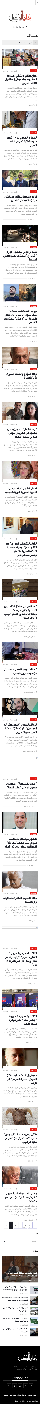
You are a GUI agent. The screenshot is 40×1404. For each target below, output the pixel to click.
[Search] (4, 1241)
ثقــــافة (20, 43)
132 (18, 1227)
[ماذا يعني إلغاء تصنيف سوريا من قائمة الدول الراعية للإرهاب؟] (34, 1315)
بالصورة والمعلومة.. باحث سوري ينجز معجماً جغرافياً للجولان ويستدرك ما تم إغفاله (21, 843)
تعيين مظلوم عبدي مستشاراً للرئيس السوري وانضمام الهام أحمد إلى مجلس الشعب (22, 1274)
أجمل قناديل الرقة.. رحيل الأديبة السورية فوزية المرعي (21, 491)
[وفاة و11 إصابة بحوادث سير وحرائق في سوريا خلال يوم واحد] (34, 1336)
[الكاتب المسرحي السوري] (20, 928)
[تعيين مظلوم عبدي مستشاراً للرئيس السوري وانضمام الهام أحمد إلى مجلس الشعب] (20, 1282)
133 (24, 1227)
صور (10, 1395)
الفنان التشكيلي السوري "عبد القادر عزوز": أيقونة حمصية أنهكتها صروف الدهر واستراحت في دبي (21, 549)
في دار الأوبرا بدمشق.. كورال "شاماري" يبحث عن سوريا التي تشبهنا (20, 256)
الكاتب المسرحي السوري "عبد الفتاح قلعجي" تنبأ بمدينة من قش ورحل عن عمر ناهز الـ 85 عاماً (21, 959)
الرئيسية (29, 43)
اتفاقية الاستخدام (21, 1395)
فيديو (14, 1395)
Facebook (13, 71)
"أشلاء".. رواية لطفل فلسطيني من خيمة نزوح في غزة (20, 672)
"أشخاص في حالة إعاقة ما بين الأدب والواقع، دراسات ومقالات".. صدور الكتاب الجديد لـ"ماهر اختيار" (20, 612)
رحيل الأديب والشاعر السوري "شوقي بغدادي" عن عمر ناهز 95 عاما (21, 1198)
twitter (5, 71)
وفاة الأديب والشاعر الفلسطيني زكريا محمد (20, 900)
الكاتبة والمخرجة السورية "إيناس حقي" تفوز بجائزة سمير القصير (23, 1020)
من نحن (30, 1395)
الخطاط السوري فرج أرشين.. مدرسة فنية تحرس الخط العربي (21, 142)
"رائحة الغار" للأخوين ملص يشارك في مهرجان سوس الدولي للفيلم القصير (22, 433)
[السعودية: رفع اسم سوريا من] (34, 1325)
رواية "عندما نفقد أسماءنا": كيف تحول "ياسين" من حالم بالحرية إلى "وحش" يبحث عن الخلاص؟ (20, 317)
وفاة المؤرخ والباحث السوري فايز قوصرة (21, 376)
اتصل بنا (6, 1395)
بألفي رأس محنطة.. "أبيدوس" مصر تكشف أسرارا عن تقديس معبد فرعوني (20, 1138)
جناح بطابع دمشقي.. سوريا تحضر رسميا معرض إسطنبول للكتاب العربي (21, 80)
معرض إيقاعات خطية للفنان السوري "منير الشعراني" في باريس (22, 1079)
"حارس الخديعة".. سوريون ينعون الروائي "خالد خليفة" (21, 786)
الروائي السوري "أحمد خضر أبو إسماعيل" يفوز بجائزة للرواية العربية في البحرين (20, 729)
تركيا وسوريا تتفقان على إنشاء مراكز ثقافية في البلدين (20, 199)
